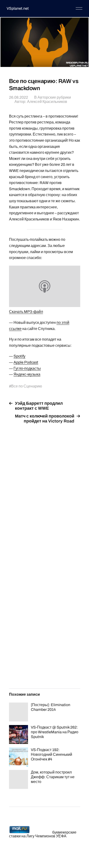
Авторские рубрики (54, 97)
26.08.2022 (18, 97)
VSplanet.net (18, 8)
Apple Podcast (26, 362)
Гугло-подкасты (27, 368)
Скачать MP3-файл (26, 312)
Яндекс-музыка (27, 374)
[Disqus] (44, 487)
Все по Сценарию (26, 386)
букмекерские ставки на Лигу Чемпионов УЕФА (42, 834)
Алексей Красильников (47, 102)
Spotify (19, 356)
